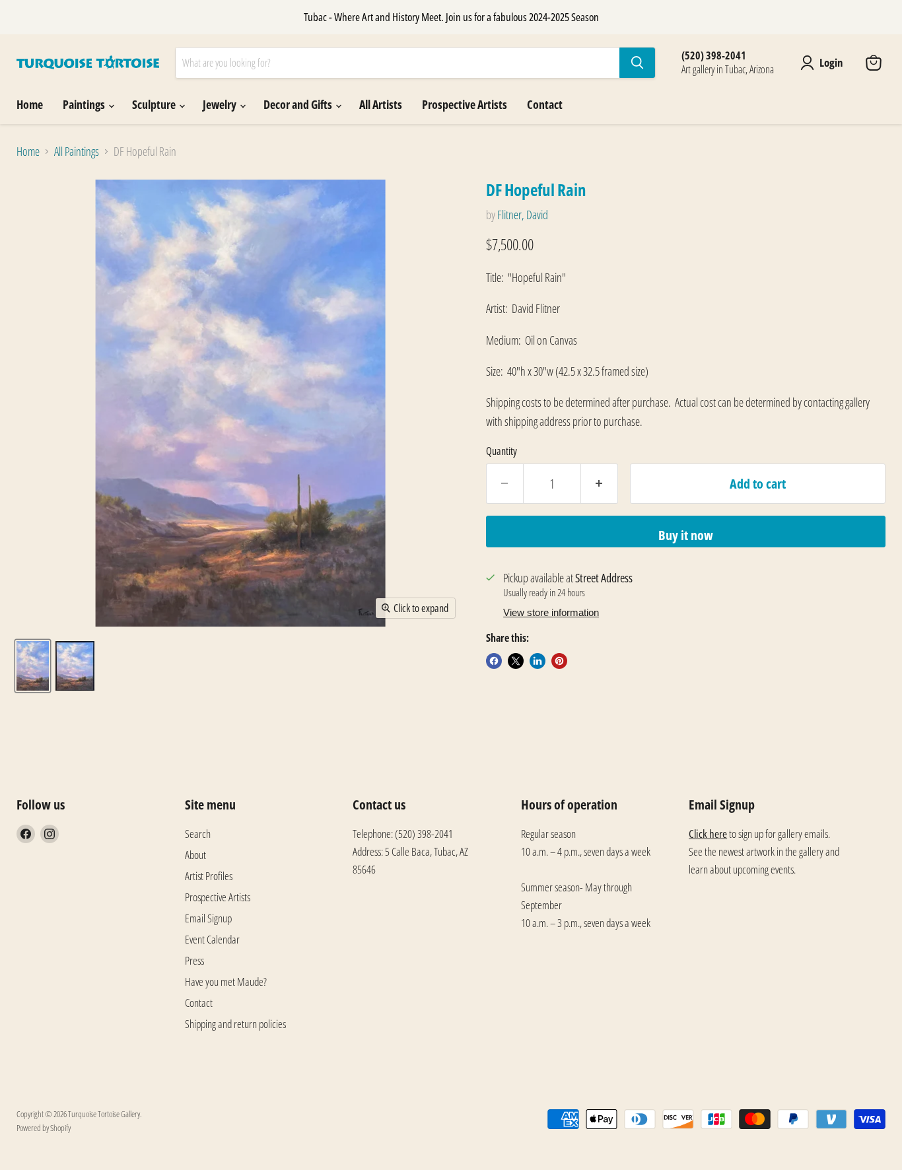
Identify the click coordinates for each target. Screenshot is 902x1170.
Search (198, 833)
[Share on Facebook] (494, 661)
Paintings (85, 104)
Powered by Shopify (44, 1128)
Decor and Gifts (298, 104)
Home (30, 104)
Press (194, 960)
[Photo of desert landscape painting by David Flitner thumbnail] (32, 666)
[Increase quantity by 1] (599, 484)
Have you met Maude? (226, 981)
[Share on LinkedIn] (537, 661)
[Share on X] (516, 661)
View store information (551, 612)
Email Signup (208, 918)
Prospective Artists (464, 104)
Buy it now (685, 535)
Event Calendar (212, 939)
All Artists (380, 104)
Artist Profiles (208, 875)
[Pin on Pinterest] (559, 661)
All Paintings (76, 151)
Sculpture (155, 104)
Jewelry (220, 104)
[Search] (637, 63)
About (195, 854)
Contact (545, 104)
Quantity (501, 451)
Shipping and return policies (235, 1023)
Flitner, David (522, 215)
